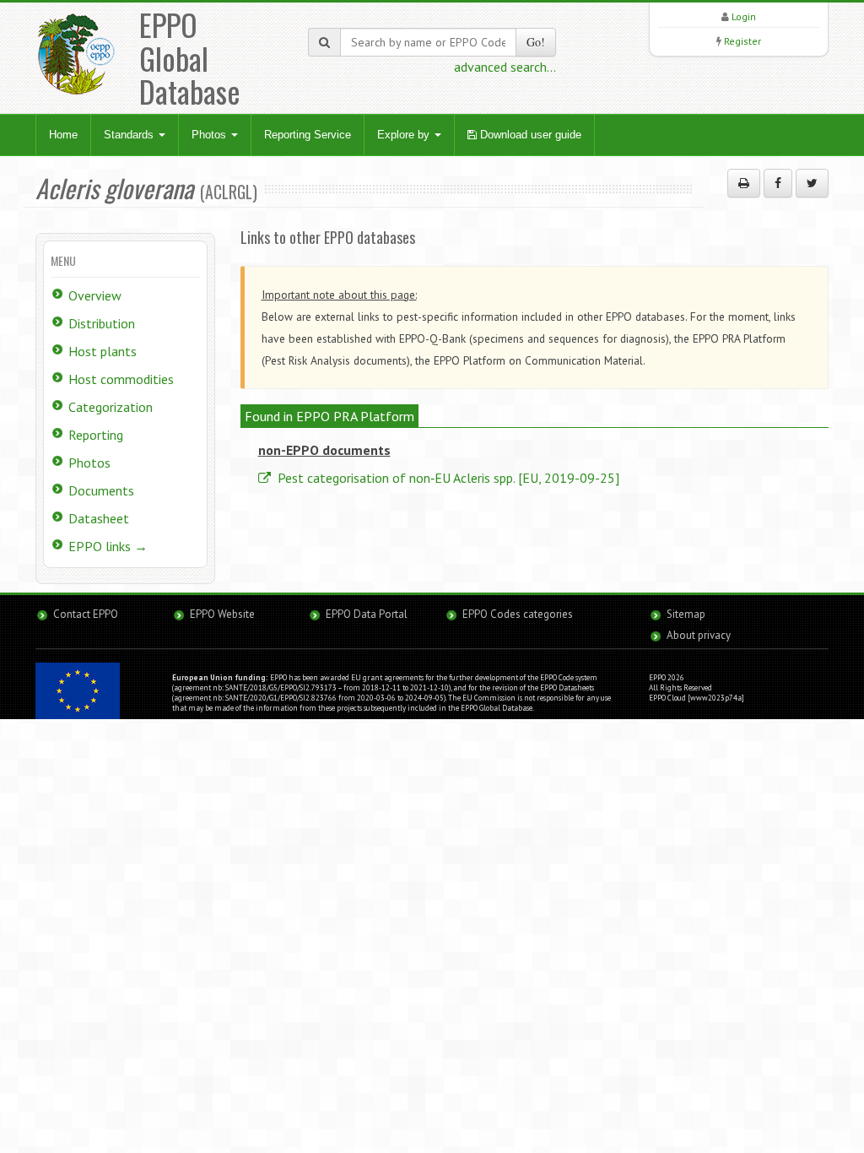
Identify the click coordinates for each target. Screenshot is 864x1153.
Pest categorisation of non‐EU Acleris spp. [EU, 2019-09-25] (446, 477)
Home (63, 134)
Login (744, 16)
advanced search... (505, 66)
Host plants (102, 351)
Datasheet (98, 518)
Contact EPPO (85, 614)
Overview (95, 295)
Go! (535, 42)
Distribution (101, 323)
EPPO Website (222, 614)
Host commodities (121, 379)
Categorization (110, 406)
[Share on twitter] (812, 183)
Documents (101, 490)
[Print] (743, 183)
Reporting (95, 434)
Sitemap (686, 614)
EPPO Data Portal (367, 614)
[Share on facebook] (778, 183)
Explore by (405, 134)
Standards (130, 134)
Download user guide (529, 134)
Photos (211, 134)
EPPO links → (108, 546)
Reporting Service (307, 134)
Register (742, 41)
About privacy (699, 635)
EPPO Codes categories (517, 614)
